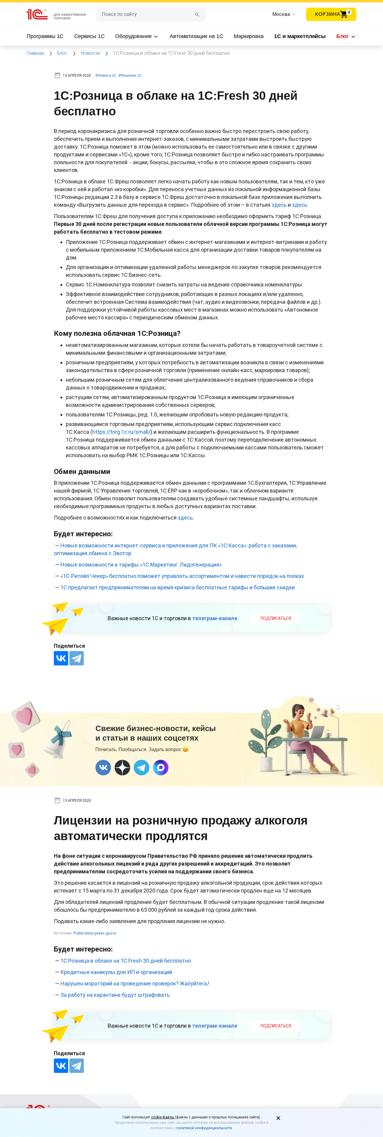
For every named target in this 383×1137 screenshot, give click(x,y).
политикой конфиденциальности (204, 1128)
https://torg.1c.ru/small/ (121, 432)
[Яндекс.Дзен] (122, 767)
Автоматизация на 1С (196, 36)
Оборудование (134, 36)
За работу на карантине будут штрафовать (115, 995)
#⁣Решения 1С (130, 75)
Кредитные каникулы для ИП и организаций (116, 972)
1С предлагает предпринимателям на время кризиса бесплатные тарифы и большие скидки (177, 587)
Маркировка (249, 36)
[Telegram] (76, 658)
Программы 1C (45, 36)
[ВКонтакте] (61, 658)
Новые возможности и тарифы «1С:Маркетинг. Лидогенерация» (141, 564)
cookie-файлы (163, 1117)
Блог (343, 36)
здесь (279, 205)
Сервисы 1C (89, 36)
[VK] (103, 767)
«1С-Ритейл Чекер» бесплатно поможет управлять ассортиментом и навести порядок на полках (182, 576)
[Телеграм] (141, 767)
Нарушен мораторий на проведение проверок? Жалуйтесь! (134, 983)
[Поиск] (197, 14)
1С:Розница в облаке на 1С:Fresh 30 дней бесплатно (125, 961)
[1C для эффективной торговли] (61, 14)
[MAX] (160, 767)
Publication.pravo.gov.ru (95, 933)
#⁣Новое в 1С (106, 75)
